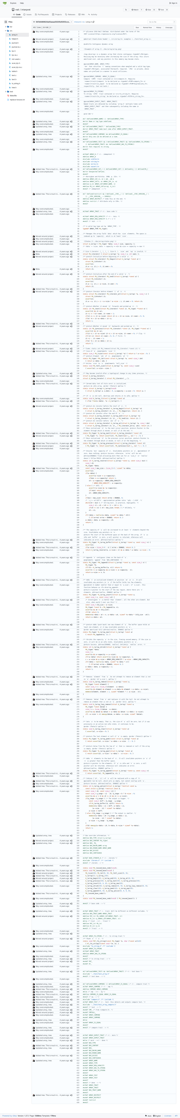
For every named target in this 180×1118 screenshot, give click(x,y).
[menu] (148, 1116)
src (83, 22)
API (176, 1116)
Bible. (38, 254)
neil (17, 9)
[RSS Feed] (126, 10)
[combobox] (162, 22)
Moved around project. (45, 39)
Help (22, 3)
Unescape (168, 27)
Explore (13, 3)
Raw (137, 27)
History (158, 27)
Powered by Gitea (9, 1116)
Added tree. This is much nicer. (48, 169)
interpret (25, 9)
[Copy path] (93, 22)
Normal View (147, 27)
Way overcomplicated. (45, 31)
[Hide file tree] (6, 22)
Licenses (167, 1116)
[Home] (4, 3)
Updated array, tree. (44, 76)
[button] (135, 10)
